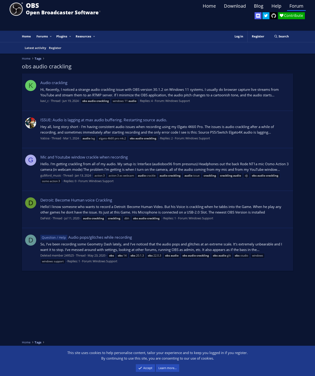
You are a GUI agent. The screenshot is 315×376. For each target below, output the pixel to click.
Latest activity (35, 48)
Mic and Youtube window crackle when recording (84, 157)
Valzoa (44, 138)
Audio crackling (53, 82)
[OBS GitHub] (273, 15)
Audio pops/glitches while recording (87, 237)
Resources (83, 36)
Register (55, 48)
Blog (258, 6)
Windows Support (177, 101)
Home (209, 6)
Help (276, 6)
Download (235, 6)
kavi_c (44, 101)
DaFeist (45, 218)
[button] (51, 36)
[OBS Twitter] (265, 15)
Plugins (61, 36)
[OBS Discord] (258, 15)
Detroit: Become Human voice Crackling (76, 200)
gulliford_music (50, 175)
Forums (42, 36)
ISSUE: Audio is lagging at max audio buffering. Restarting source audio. (103, 119)
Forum (296, 6)
